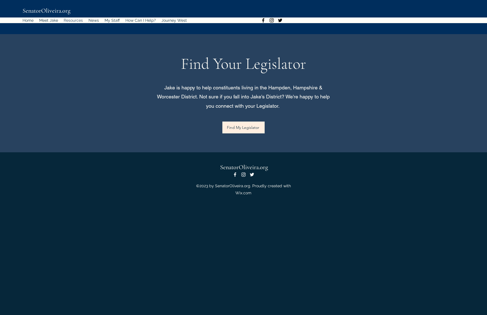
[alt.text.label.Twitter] (280, 20)
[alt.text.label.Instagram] (272, 20)
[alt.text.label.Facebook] (263, 20)
